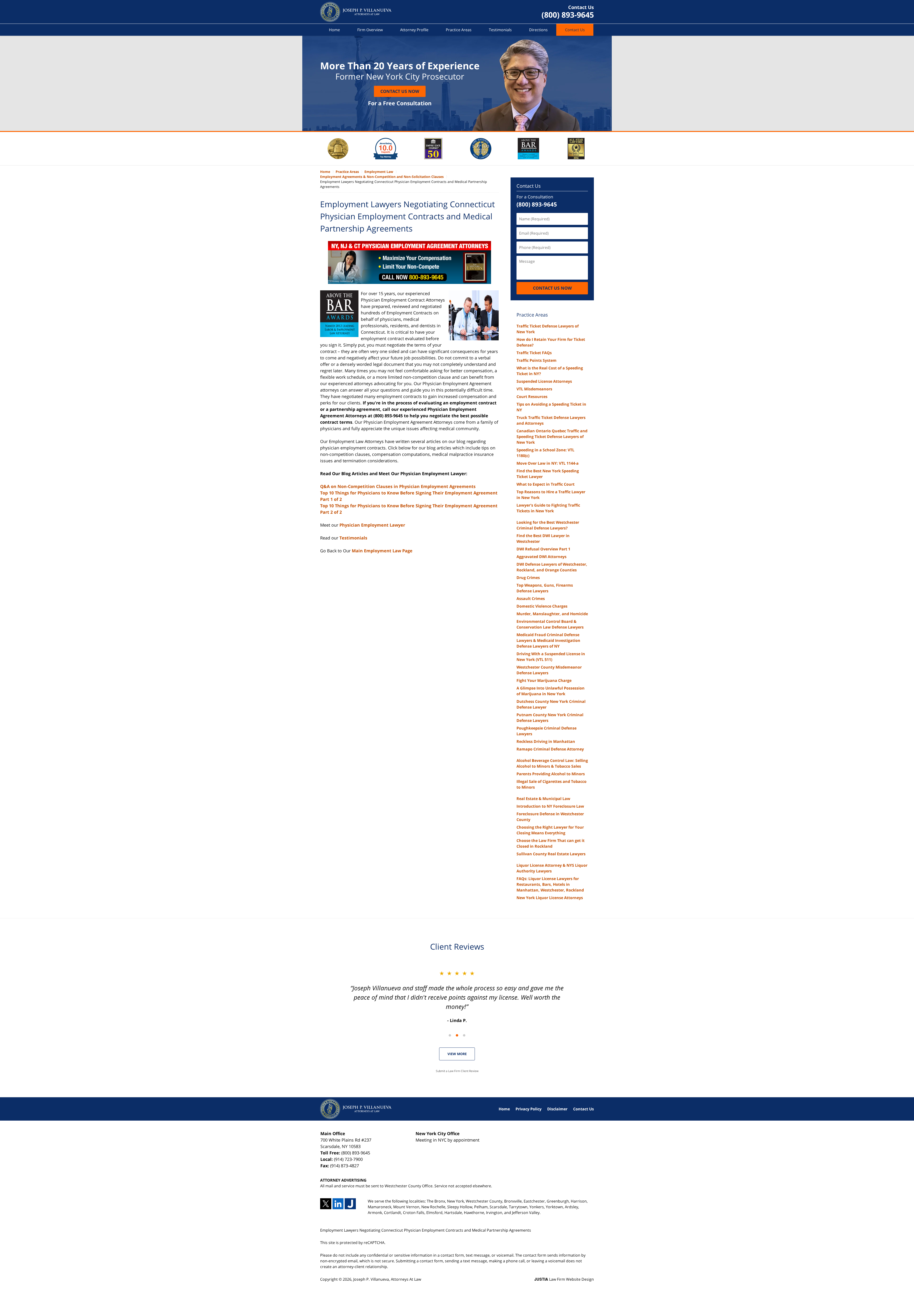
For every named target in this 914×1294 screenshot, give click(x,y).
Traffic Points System (536, 360)
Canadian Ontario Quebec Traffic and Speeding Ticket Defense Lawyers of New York (552, 436)
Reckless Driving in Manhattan (546, 741)
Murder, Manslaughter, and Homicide (552, 613)
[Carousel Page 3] (464, 1035)
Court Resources (532, 396)
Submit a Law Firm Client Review (457, 1071)
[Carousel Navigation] (457, 1035)
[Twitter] (325, 1203)
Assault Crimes (531, 598)
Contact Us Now (399, 91)
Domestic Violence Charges (542, 606)
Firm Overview (370, 29)
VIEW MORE (457, 1054)
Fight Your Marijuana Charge (544, 680)
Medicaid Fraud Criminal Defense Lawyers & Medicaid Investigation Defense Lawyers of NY (548, 640)
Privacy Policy (528, 1109)
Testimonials (500, 29)
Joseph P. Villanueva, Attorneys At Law (387, 1279)
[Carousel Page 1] (449, 1035)
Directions (538, 29)
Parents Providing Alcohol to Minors (551, 773)
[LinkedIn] (338, 1203)
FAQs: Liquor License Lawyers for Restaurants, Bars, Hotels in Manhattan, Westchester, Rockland (550, 884)
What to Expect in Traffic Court (546, 484)
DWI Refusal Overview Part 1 (543, 549)
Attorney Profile (414, 29)
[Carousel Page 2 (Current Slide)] (457, 1035)
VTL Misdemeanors (534, 389)
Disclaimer (557, 1109)
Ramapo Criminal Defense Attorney (550, 749)
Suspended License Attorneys (544, 381)
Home (334, 29)
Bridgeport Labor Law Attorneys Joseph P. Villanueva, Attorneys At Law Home (356, 12)
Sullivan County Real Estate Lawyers (551, 853)
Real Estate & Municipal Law (543, 798)
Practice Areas (459, 29)
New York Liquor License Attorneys (550, 897)
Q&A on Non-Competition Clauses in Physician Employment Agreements (398, 486)
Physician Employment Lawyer (372, 525)
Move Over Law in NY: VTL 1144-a (548, 463)
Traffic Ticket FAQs (534, 352)
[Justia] (350, 1203)
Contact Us (575, 29)
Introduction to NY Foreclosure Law (550, 806)
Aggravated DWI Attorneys (541, 556)
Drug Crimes (528, 577)
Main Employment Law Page (382, 551)
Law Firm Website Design (564, 1279)
